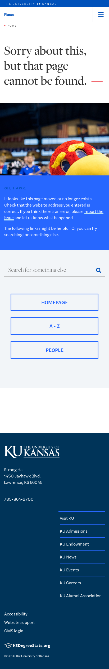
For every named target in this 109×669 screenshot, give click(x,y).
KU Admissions (73, 531)
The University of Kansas (32, 655)
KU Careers (70, 583)
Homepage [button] (54, 302)
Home (11, 25)
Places (9, 14)
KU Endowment (74, 544)
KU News (68, 557)
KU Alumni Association (81, 595)
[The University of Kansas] (32, 455)
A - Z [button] (54, 325)
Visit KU (67, 518)
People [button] (54, 349)
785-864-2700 (19, 499)
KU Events (69, 570)
